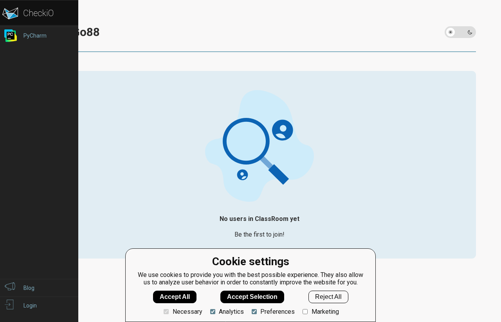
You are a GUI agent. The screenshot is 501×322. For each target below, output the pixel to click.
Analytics (231, 311)
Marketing (325, 311)
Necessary (187, 311)
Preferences (277, 311)
